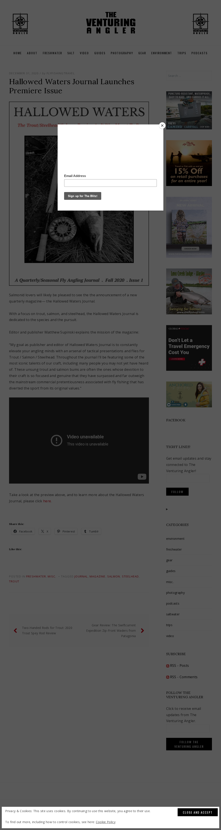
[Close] (162, 125)
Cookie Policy (105, 822)
